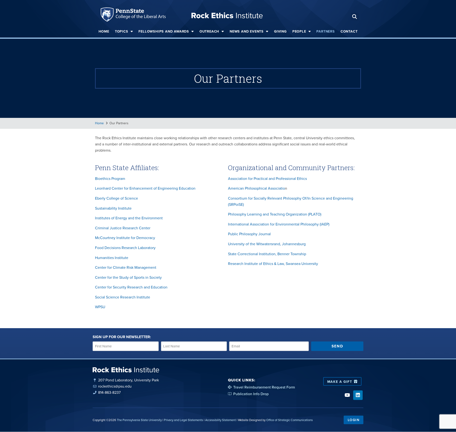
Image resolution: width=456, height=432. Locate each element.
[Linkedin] (358, 395)
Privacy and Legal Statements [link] (183, 420)
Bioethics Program (110, 178)
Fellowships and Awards (163, 31)
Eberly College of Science (116, 198)
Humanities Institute (111, 257)
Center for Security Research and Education (131, 287)
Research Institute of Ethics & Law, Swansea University (273, 263)
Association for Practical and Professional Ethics (267, 178)
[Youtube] (347, 395)
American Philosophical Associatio (256, 188)
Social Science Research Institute (122, 297)
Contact (349, 31)
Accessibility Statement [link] (220, 420)
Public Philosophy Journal (249, 233)
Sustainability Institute (113, 208)
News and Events (247, 31)
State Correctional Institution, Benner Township (267, 253)
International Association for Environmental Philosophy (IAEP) (278, 224)
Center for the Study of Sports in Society (128, 277)
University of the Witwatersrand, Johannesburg (267, 243)
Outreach (209, 31)
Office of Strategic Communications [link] (289, 420)
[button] (355, 16)
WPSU (100, 306)
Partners (325, 31)
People (299, 31)
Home (104, 31)
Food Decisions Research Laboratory (125, 247)
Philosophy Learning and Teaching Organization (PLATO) (274, 214)
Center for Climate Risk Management (125, 267)
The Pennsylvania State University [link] (139, 420)
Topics (121, 31)
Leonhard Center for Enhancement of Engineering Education (145, 188)
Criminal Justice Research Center (122, 227)
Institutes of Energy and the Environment (129, 218)
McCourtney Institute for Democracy (125, 237)
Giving (280, 31)
